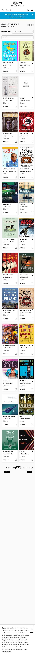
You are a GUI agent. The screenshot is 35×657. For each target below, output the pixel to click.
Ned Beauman (8, 277)
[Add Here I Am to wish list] (16, 389)
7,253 (23, 468)
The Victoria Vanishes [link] (25, 310)
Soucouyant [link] (7, 204)
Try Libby (8, 15)
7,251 (13, 468)
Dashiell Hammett (26, 383)
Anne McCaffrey (9, 454)
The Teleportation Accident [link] (9, 275)
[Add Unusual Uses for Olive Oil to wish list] (16, 248)
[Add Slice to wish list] (32, 425)
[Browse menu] (32, 10)
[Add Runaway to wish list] (32, 106)
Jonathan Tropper (25, 348)
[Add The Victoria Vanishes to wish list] (32, 319)
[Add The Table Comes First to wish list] (16, 106)
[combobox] (13, 10)
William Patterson (25, 418)
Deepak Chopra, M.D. (10, 171)
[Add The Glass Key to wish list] (32, 389)
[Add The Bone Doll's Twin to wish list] (16, 142)
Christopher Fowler (26, 171)
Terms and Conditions (9, 630)
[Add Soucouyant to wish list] (16, 212)
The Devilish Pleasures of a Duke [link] (9, 63)
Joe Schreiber (24, 242)
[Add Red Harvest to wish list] (32, 248)
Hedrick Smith (8, 312)
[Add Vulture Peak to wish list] (32, 283)
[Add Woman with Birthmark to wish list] (16, 425)
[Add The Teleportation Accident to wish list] (16, 283)
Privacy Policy (24, 630)
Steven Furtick (25, 454)
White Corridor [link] (24, 169)
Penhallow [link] (23, 63)
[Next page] (32, 468)
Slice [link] (21, 416)
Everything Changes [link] (25, 345)
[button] (28, 25)
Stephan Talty (24, 136)
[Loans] (28, 10)
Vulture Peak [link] (24, 275)
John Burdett (24, 277)
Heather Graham (25, 100)
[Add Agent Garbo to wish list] (32, 142)
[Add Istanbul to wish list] (32, 212)
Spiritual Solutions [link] (9, 169)
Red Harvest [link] (23, 239)
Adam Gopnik (8, 100)
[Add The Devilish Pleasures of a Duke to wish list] (16, 71)
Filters (5, 37)
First (7, 472)
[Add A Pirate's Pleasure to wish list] (16, 354)
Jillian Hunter (8, 65)
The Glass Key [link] (24, 381)
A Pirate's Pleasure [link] (9, 345)
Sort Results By (6, 32)
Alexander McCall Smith (10, 242)
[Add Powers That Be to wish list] (16, 460)
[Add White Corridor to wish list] (32, 177)
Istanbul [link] (22, 204)
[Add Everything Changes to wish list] (32, 354)
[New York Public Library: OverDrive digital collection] (17, 4)
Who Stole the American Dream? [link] (9, 310)
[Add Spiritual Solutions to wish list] (16, 177)
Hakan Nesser (8, 418)
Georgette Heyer (25, 65)
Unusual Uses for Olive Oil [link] (9, 239)
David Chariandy (9, 206)
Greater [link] (22, 451)
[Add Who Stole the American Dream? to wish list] (16, 319)
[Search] (2, 10)
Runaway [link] (22, 98)
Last (29, 472)
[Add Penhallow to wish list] (32, 71)
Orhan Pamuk (24, 206)
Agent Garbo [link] (24, 133)
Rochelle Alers (8, 383)
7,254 (28, 468)
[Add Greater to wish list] (32, 460)
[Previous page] (4, 468)
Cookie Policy (6, 652)
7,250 (8, 468)
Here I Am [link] (6, 381)
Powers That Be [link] (8, 451)
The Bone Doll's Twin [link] (9, 133)
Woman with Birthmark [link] (9, 416)
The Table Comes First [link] (9, 98)
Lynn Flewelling (9, 136)
